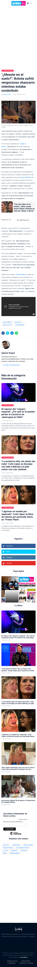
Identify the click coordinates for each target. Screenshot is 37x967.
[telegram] (12, 333)
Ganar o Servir (7, 325)
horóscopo (24, 850)
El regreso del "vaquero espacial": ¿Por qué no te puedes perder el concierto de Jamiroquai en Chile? (18, 413)
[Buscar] (31, 3)
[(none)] (5, 344)
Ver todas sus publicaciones (11, 365)
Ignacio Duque (7, 94)
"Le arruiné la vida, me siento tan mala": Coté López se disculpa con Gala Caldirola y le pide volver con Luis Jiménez (18, 465)
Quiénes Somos (12, 961)
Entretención (9, 378)
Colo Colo (6, 845)
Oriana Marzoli (21, 274)
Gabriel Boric (16, 845)
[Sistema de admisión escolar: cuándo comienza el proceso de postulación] (11, 589)
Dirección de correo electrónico (13, 822)
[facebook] (3, 333)
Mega (4, 853)
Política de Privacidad (26, 963)
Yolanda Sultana (8, 847)
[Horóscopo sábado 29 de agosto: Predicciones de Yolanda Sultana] (18, 786)
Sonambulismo (19, 325)
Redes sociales (28, 845)
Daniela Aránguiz (15, 853)
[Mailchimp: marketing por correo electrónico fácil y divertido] (15, 835)
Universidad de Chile (22, 847)
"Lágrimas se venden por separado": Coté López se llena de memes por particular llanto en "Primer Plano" (17, 515)
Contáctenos (11, 963)
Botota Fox (18, 322)
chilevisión (14, 850)
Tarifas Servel (25, 961)
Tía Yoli (5, 850)
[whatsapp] (16, 333)
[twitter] (7, 333)
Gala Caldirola (25, 177)
